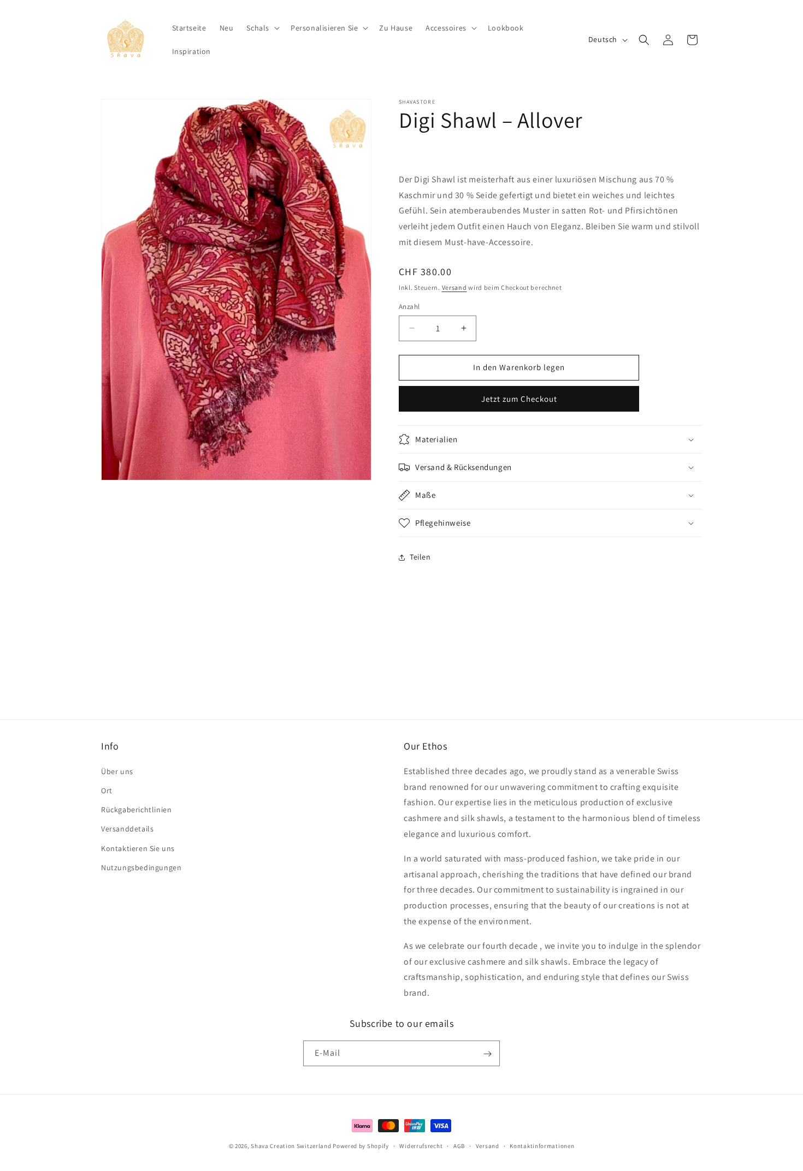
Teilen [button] (420, 557)
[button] (262, 27)
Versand (454, 287)
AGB (459, 1145)
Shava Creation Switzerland (291, 1146)
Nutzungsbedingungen (141, 867)
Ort (107, 790)
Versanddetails (127, 829)
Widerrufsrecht (420, 1145)
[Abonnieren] (487, 1054)
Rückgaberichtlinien (136, 809)
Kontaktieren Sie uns (138, 848)
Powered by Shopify (361, 1146)
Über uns (117, 771)
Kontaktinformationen (542, 1145)
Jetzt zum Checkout (519, 399)
